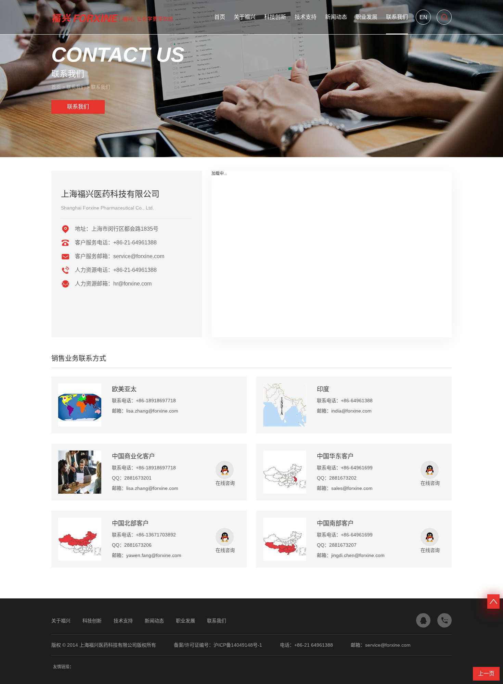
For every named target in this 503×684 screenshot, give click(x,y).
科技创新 (275, 17)
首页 (219, 17)
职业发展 (366, 17)
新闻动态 (336, 17)
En (423, 17)
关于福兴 (245, 17)
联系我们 (397, 17)
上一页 (486, 673)
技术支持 (306, 17)
